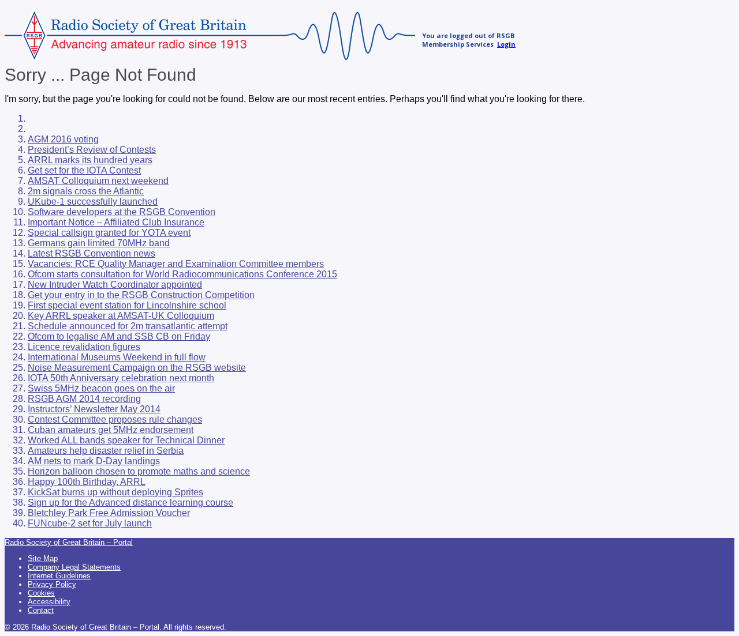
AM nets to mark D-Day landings (94, 461)
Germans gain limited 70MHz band (99, 243)
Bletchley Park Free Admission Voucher (109, 513)
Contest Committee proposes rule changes (115, 419)
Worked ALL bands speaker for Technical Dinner (126, 440)
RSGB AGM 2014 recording (84, 399)
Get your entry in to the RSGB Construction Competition (141, 295)
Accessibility (49, 601)
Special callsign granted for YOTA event (109, 233)
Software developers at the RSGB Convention (121, 212)
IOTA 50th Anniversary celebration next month (121, 378)
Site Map (43, 558)
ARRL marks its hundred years (90, 160)
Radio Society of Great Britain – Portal (69, 542)
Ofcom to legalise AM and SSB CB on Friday (119, 336)
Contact (41, 610)
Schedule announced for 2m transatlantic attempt (127, 326)
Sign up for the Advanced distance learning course (130, 502)
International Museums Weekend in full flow (117, 357)
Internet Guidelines (59, 575)
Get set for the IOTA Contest (84, 170)
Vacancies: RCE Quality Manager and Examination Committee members (176, 264)
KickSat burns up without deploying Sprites (115, 492)
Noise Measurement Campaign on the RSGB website (137, 367)
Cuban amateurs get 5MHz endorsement (110, 430)
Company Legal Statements (74, 567)
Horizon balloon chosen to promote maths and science (139, 471)
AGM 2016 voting (63, 139)
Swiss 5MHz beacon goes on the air (101, 388)
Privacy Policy (52, 584)
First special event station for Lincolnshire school (127, 305)
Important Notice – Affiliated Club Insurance (116, 222)
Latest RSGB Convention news (91, 253)
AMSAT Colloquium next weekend (98, 181)
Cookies (41, 593)
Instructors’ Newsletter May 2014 (94, 409)
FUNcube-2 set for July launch (90, 523)
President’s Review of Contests (92, 150)
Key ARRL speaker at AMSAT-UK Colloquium (121, 316)
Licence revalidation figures (84, 347)
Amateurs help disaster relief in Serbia (106, 451)
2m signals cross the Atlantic (86, 191)
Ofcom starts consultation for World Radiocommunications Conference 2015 (182, 274)
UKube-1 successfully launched (93, 201)
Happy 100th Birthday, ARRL (86, 482)
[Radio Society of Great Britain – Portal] (210, 60)
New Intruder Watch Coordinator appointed (115, 284)
